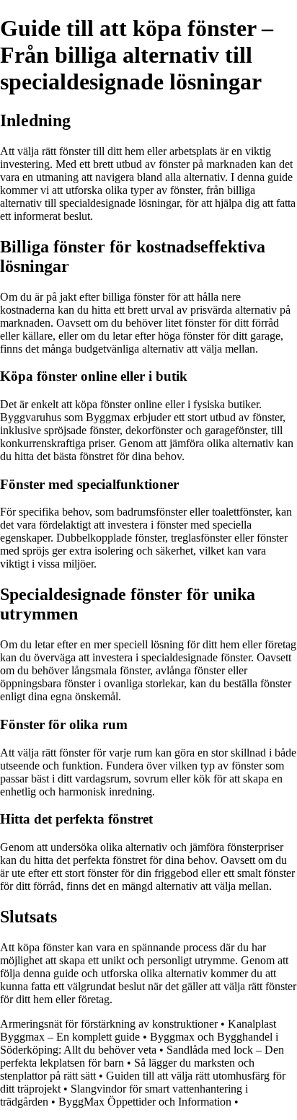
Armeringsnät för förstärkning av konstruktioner (109, 1024)
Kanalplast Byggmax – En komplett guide (138, 1030)
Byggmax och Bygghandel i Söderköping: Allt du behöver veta (139, 1043)
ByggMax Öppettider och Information (144, 1101)
